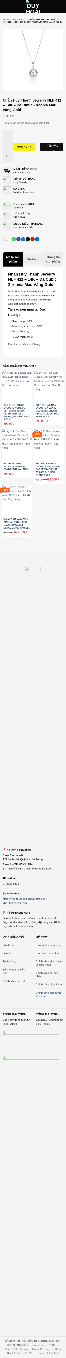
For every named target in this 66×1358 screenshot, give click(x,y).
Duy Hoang (45, 299)
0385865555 (53, 1353)
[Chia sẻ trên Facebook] (18, 239)
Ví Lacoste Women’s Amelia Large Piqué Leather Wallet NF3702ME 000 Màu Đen (16, 523)
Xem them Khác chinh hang (24, 344)
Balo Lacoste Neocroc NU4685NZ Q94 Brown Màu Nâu (15, 466)
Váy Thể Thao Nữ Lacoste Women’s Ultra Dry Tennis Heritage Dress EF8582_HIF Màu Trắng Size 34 (16, 412)
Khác (22, 19)
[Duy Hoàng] (33, 6)
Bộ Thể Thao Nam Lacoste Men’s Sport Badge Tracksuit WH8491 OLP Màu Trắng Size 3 (49, 469)
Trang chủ (9, 19)
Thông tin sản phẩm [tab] (53, 259)
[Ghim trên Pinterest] (32, 239)
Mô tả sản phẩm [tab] (13, 259)
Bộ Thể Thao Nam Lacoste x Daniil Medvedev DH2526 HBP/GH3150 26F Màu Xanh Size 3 (47, 411)
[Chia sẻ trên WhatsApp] (14, 239)
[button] (5, 6)
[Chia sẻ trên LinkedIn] (37, 239)
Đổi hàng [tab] (33, 259)
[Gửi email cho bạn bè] (28, 239)
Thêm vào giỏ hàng (51, 147)
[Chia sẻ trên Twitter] (23, 239)
